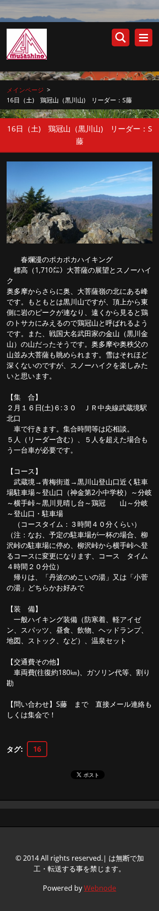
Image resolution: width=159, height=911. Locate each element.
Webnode (100, 888)
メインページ (25, 90)
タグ (14, 749)
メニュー (143, 37)
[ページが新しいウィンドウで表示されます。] (79, 202)
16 (37, 749)
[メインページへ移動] (83, 46)
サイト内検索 (120, 37)
